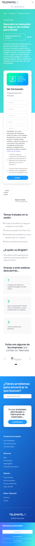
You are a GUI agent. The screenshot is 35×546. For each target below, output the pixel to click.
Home (5, 13)
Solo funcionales (17, 536)
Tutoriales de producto (11, 467)
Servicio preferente (10, 484)
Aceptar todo (17, 531)
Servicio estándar (9, 481)
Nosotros (7, 497)
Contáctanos (17, 422)
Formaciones (12, 13)
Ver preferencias (17, 540)
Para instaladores (9, 441)
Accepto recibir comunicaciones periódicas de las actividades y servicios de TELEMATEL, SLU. (18, 170)
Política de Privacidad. (14, 151)
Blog (5, 457)
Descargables (8, 464)
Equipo (6, 501)
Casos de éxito (8, 487)
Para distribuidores (10, 444)
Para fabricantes (9, 447)
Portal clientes (8, 477)
